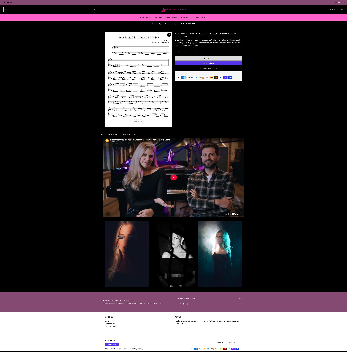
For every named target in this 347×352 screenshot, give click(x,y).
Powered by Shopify (135, 349)
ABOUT (148, 17)
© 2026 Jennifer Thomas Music (116, 349)
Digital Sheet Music (167, 24)
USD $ (343, 2)
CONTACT (204, 17)
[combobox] (48, 9)
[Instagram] (11, 2)
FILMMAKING (185, 17)
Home (154, 24)
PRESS (155, 17)
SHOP (160, 17)
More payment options (208, 68)
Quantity (178, 51)
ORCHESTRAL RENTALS (172, 17)
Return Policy (109, 324)
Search (107, 321)
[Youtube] (7, 2)
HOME (142, 17)
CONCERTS (195, 17)
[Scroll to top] (343, 347)
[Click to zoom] (169, 35)
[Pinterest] (4, 2)
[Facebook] (1, 2)
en (336, 2)
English (220, 342)
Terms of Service (111, 326)
